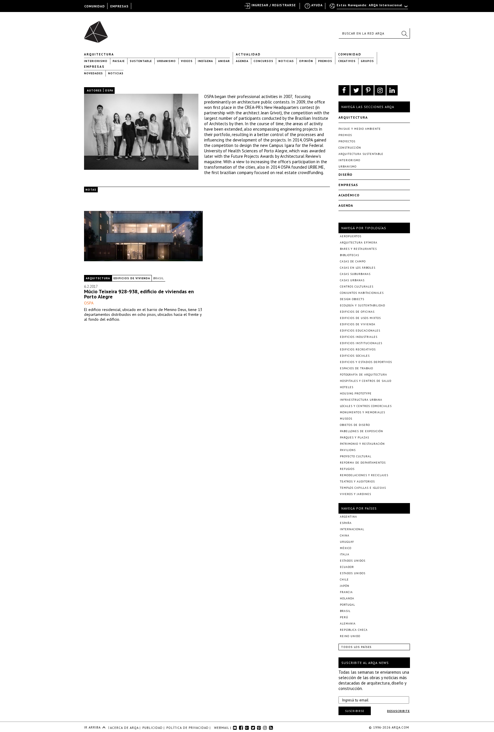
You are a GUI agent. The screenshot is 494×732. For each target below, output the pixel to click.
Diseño (345, 174)
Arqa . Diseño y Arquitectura (97, 29)
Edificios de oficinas (357, 312)
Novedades (93, 73)
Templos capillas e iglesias (363, 488)
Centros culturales (356, 286)
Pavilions (348, 450)
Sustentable (141, 61)
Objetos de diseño (355, 425)
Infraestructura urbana (361, 400)
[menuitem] (369, 8)
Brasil (158, 278)
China (344, 535)
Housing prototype (356, 393)
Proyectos (346, 141)
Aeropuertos (350, 236)
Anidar (224, 61)
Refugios (347, 469)
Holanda (347, 598)
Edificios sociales (355, 356)
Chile (344, 579)
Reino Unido (350, 636)
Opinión (306, 61)
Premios (325, 61)
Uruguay (347, 542)
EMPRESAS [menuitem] (119, 6)
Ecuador (347, 567)
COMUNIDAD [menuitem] (94, 6)
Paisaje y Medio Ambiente (359, 129)
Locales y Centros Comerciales (366, 406)
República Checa (354, 630)
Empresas (94, 67)
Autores (94, 90)
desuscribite (398, 711)
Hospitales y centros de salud (365, 381)
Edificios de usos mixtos (360, 318)
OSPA (88, 303)
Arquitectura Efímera (358, 242)
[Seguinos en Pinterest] (368, 90)
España (346, 523)
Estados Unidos (352, 561)
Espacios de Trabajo (356, 368)
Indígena (205, 61)
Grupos (367, 61)
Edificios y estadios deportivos (366, 362)
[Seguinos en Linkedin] (392, 90)
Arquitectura (99, 54)
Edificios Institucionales (361, 343)
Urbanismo (166, 61)
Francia (346, 592)
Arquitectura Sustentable (360, 154)
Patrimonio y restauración (362, 444)
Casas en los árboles (357, 268)
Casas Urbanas (352, 280)
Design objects (352, 299)
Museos (346, 418)
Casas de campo (353, 261)
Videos (187, 61)
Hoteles (346, 387)
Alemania (348, 623)
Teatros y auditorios (357, 481)
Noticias (286, 61)
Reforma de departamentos (363, 462)
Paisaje (119, 61)
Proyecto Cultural (355, 456)
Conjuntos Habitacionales (362, 293)
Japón (344, 586)
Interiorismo (95, 61)
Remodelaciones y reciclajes (364, 475)
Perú (344, 617)
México (345, 548)
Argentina (348, 516)
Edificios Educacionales (360, 330)
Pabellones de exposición (361, 431)
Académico (349, 195)
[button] (404, 33)
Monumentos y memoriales (362, 412)
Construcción (349, 147)
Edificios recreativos (358, 349)
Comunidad (349, 54)
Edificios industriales (358, 337)
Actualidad (248, 54)
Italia (344, 554)
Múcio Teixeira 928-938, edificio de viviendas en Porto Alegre (139, 294)
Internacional (352, 529)
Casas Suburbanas (355, 274)
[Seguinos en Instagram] (380, 90)
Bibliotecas (349, 255)
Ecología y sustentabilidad (362, 305)
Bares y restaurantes (358, 249)
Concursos (263, 61)
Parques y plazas (354, 437)
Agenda (242, 61)
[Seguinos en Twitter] (356, 90)
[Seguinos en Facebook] (344, 90)
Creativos (347, 61)
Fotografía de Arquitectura (363, 374)
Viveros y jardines (355, 494)
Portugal (347, 605)
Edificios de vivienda (131, 278)
